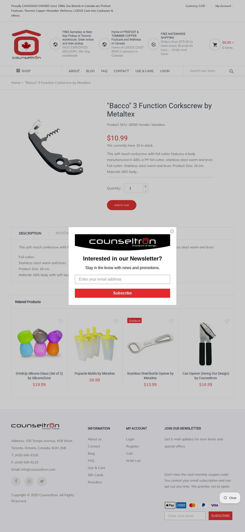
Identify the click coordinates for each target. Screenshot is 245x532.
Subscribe (122, 293)
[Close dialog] (172, 231)
